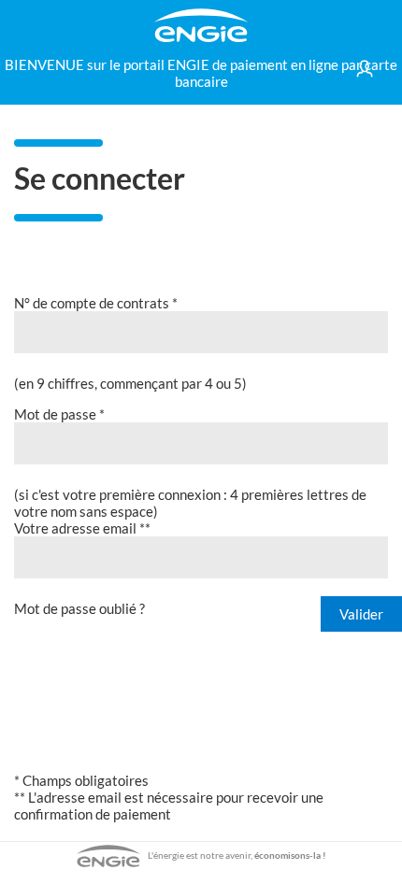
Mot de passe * (59, 414)
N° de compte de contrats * (96, 302)
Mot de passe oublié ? (79, 608)
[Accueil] (201, 26)
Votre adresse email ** (82, 528)
